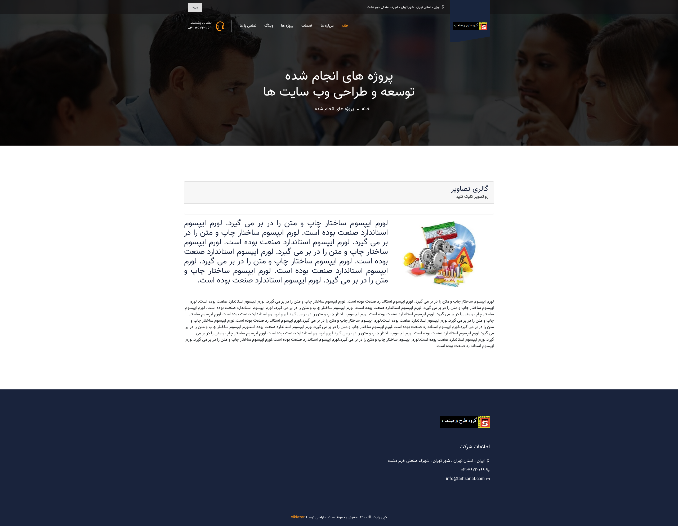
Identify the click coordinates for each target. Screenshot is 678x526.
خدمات (307, 26)
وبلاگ (268, 26)
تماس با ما (248, 26)
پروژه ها (287, 26)
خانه (345, 26)
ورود (195, 7)
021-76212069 (200, 28)
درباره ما (327, 26)
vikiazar (298, 517)
